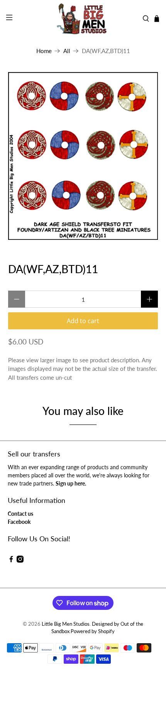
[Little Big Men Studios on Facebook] (11, 560)
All (66, 51)
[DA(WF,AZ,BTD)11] (83, 156)
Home (44, 51)
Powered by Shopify (93, 631)
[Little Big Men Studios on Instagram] (20, 560)
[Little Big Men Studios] (83, 18)
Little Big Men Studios (66, 624)
